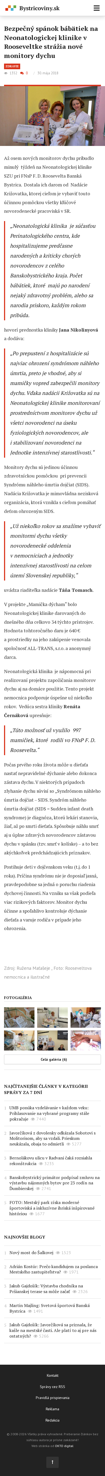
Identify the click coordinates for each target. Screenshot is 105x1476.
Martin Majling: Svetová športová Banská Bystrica (49, 1308)
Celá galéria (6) (54, 1059)
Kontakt (52, 1375)
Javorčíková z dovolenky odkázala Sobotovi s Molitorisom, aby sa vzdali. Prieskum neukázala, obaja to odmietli (52, 1138)
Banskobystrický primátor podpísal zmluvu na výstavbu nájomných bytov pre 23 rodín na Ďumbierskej (54, 1183)
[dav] (52, 1017)
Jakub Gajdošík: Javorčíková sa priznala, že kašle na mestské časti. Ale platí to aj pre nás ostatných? (52, 1330)
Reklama (52, 1409)
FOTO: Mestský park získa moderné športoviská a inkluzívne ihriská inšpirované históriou (51, 1208)
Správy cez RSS (52, 1386)
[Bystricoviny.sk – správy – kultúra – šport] (32, 8)
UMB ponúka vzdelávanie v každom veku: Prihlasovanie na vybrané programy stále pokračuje (49, 1113)
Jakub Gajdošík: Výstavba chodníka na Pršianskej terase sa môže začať (46, 1288)
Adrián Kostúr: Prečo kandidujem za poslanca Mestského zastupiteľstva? (53, 1269)
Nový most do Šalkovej (31, 1252)
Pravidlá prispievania (52, 1397)
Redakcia (53, 1420)
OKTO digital (64, 1446)
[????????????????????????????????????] (52, 1040)
